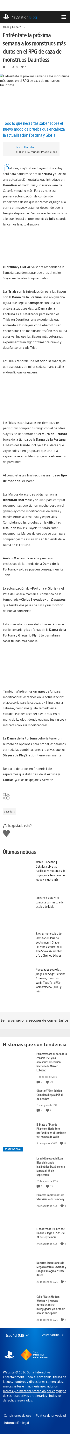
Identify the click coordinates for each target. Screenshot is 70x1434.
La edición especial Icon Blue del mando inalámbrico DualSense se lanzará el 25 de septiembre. (51, 1166)
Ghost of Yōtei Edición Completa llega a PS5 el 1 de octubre (50, 1094)
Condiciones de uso (17, 1415)
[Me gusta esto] (48, 1082)
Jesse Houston (25, 147)
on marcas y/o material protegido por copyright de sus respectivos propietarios (34, 1391)
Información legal (16, 1423)
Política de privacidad (51, 1415)
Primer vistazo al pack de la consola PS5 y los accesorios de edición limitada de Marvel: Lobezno (52, 1062)
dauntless (9, 811)
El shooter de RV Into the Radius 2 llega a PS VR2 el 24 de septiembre (51, 1233)
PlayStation (24, 17)
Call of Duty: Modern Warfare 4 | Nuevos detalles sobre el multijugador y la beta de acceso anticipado (51, 1305)
